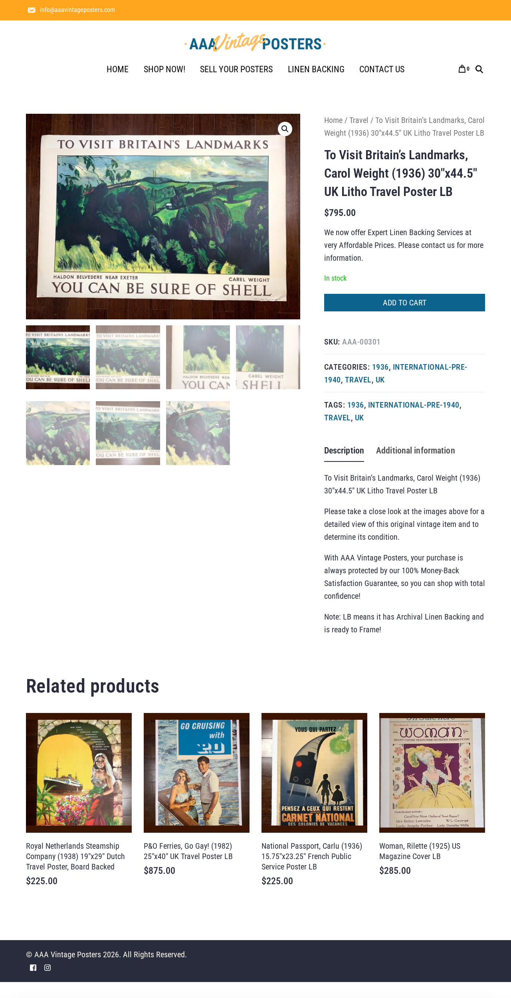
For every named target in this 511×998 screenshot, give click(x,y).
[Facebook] (33, 967)
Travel (358, 120)
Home (333, 120)
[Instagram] (47, 967)
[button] (285, 129)
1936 (380, 367)
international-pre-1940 (414, 405)
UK (380, 379)
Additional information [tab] (415, 450)
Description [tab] (344, 450)
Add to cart (404, 302)
